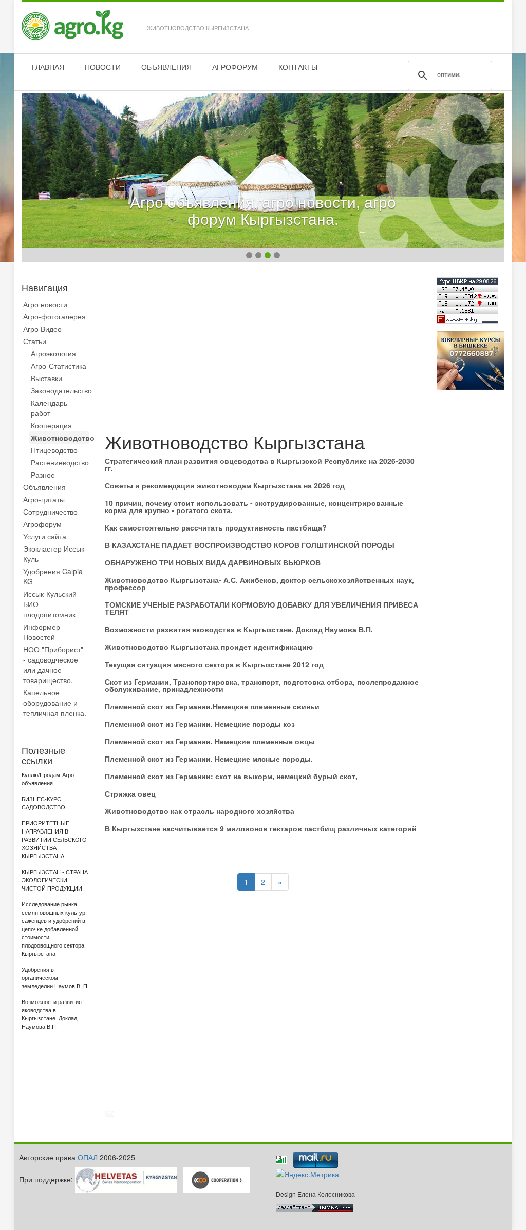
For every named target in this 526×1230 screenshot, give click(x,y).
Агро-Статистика (58, 366)
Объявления (44, 487)
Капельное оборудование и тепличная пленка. (54, 702)
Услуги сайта (44, 536)
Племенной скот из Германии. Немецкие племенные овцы (210, 741)
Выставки (46, 378)
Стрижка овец (130, 793)
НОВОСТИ (103, 67)
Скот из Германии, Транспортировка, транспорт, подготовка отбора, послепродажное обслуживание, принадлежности (262, 685)
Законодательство (60, 390)
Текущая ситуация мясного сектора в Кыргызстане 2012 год (214, 664)
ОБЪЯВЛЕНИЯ (166, 67)
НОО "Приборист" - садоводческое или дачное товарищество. (53, 664)
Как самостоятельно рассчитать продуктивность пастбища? (216, 527)
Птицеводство (54, 450)
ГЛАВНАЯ (48, 67)
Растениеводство (60, 462)
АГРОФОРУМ (235, 67)
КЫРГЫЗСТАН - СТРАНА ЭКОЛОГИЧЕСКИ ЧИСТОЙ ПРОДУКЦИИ (55, 880)
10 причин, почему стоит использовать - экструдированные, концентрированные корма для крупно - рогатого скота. (254, 506)
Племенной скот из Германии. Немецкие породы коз (200, 723)
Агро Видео (42, 329)
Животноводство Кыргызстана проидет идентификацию (209, 646)
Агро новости (45, 304)
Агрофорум (42, 524)
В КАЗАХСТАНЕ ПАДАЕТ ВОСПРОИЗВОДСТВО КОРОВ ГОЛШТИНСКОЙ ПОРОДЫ (249, 545)
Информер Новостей (41, 631)
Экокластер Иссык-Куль (55, 553)
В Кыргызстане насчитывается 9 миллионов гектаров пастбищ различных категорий (261, 828)
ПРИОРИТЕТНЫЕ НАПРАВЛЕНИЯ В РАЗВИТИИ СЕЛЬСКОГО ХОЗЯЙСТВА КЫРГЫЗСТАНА (54, 839)
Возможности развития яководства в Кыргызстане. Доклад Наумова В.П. (239, 629)
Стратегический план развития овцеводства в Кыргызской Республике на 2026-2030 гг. (260, 464)
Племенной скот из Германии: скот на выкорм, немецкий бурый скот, (231, 776)
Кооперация (51, 425)
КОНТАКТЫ (297, 67)
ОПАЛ (88, 1157)
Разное (43, 474)
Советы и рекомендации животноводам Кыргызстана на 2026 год (225, 485)
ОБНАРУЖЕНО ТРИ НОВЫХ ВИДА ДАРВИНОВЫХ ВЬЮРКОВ (213, 562)
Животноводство (60, 437)
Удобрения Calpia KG (53, 576)
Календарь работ (49, 408)
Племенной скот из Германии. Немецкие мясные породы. (209, 758)
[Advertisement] (263, 349)
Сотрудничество (50, 511)
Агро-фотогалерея (54, 316)
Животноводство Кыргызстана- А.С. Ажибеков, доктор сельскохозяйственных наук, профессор (259, 583)
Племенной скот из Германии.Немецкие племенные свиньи (212, 706)
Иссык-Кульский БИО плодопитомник (50, 604)
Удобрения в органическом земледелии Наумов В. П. (55, 978)
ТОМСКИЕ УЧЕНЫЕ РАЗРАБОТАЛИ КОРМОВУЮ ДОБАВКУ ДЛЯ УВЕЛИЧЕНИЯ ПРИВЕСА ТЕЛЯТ (261, 608)
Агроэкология (53, 353)
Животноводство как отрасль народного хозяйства (199, 811)
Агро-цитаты (44, 499)
